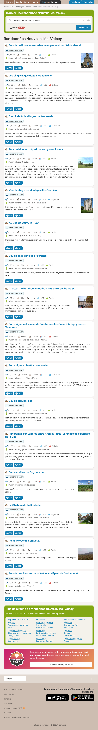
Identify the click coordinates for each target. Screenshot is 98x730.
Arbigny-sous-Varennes (18, 625)
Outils (8, 2)
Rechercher (83, 27)
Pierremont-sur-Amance (74, 619)
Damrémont (13, 641)
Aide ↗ (36, 2)
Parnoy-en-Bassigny (44, 641)
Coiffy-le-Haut (14, 638)
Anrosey (11, 622)
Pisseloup (68, 622)
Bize (10, 627)
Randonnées (22, 2)
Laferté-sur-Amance (44, 627)
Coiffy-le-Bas (13, 635)
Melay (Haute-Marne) (45, 635)
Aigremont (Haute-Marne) (19, 619)
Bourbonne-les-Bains (17, 630)
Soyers (67, 633)
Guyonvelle (41, 625)
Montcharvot (41, 638)
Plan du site (9, 694)
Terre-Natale (69, 635)
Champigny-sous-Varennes (19, 633)
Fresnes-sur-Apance (44, 622)
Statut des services (41, 725)
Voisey (67, 641)
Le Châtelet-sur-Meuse (46, 633)
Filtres (18, 27)
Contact (7, 712)
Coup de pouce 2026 (13, 708)
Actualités (8, 703)
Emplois (7, 699)
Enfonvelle (40, 619)
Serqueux (68, 630)
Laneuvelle (40, 630)
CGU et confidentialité (13, 689)
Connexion (88, 2)
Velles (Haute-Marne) (73, 638)
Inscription (75, 2)
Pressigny (68, 627)
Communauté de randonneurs (17, 717)
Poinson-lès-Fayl (71, 625)
